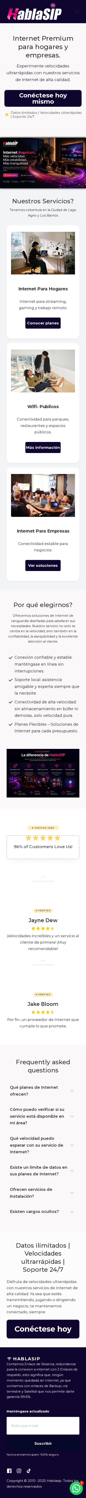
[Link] (9, 1470)
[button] (76, 1488)
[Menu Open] (73, 11)
